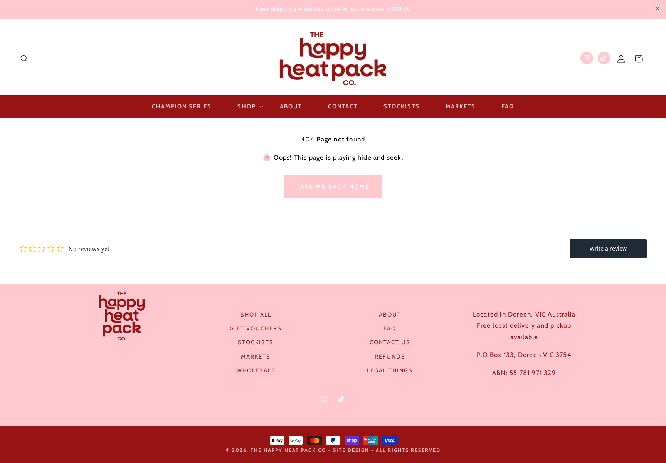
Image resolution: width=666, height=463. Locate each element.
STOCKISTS (256, 342)
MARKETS (256, 356)
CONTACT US (390, 342)
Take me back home (333, 186)
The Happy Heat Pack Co (288, 450)
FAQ (389, 328)
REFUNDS (390, 356)
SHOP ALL (255, 314)
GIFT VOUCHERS (256, 328)
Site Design (351, 450)
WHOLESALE (255, 370)
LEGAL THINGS (390, 370)
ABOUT (390, 314)
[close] (657, 8)
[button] (24, 58)
